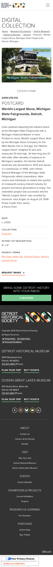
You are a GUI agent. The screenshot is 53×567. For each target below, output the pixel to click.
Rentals (25, 443)
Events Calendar (25, 482)
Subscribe (26, 298)
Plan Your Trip (11, 370)
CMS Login (46, 551)
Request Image (12, 272)
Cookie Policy (25, 339)
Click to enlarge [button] (28, 90)
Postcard (6, 233)
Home (5, 31)
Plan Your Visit (25, 458)
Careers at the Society (24, 439)
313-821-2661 (8, 393)
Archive (27, 34)
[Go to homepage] (26, 320)
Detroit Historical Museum (25, 463)
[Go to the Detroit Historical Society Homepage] (14, 5)
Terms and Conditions (13, 342)
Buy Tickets (31, 370)
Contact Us (25, 434)
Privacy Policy (10, 339)
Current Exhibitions (25, 496)
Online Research (42, 31)
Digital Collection (12, 34)
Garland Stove (32, 256)
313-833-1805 (8, 364)
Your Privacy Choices (22, 558)
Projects (24, 501)
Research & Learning (21, 31)
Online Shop (24, 529)
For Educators (25, 515)
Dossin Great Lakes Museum (24, 468)
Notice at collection (14, 563)
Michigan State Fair (12, 256)
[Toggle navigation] (48, 5)
